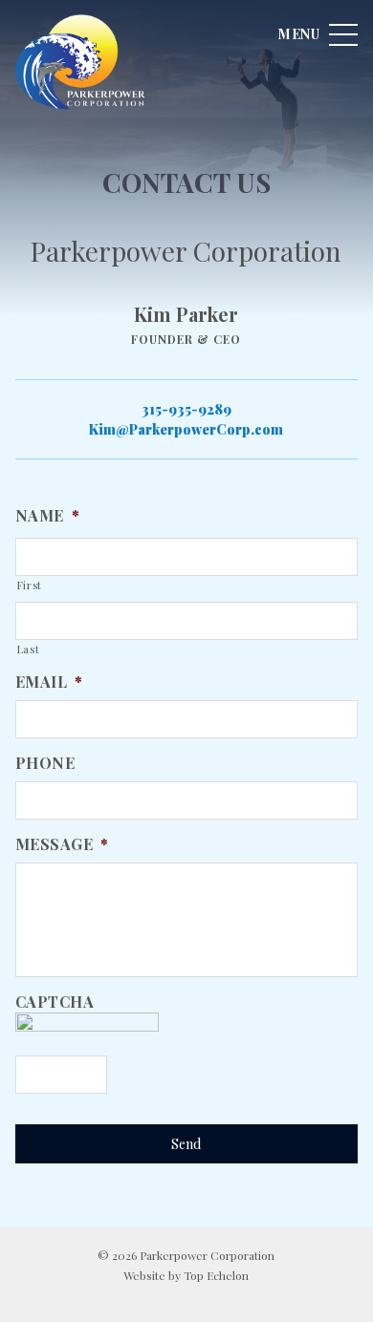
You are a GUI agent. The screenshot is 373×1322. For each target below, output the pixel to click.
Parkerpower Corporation (81, 62)
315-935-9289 (186, 409)
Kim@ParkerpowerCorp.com (186, 429)
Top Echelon (216, 1275)
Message (62, 844)
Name (47, 515)
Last (28, 649)
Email (49, 682)
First (29, 585)
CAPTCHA (55, 1002)
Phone (45, 763)
